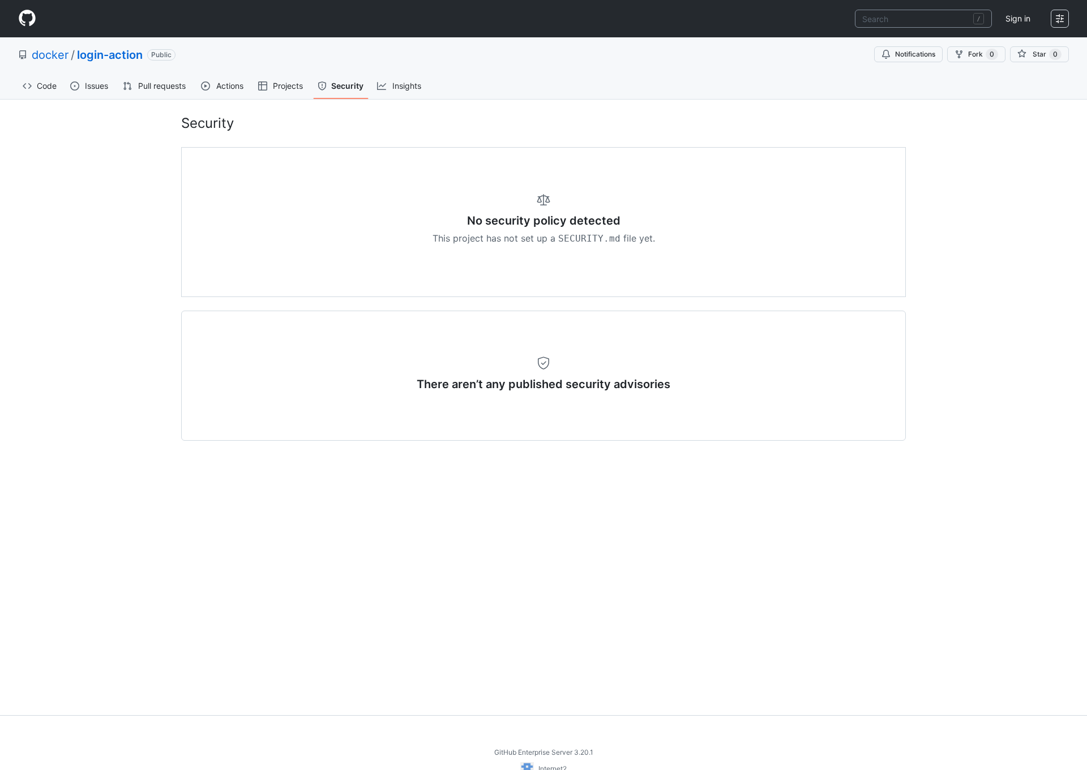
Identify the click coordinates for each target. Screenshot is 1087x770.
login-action (110, 55)
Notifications (915, 54)
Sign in (1017, 18)
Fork (981, 54)
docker (50, 55)
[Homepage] (27, 18)
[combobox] (923, 18)
